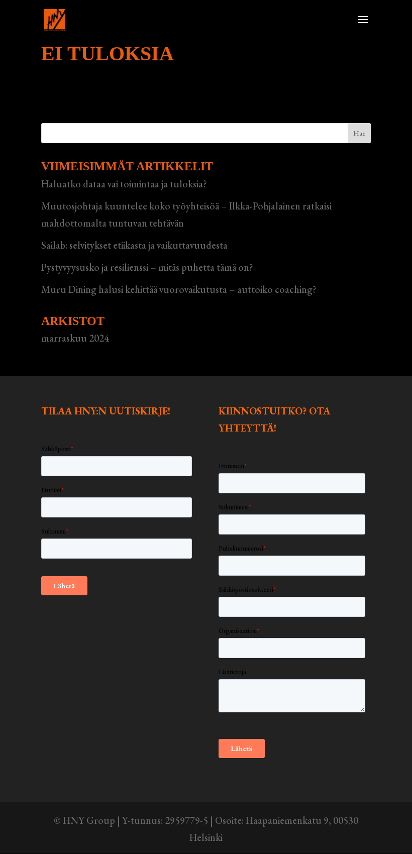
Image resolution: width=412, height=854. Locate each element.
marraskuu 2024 (75, 338)
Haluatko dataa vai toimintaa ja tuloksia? (124, 183)
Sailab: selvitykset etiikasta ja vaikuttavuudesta (134, 245)
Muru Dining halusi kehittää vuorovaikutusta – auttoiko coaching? (179, 289)
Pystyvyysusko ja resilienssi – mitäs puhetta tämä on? (147, 267)
